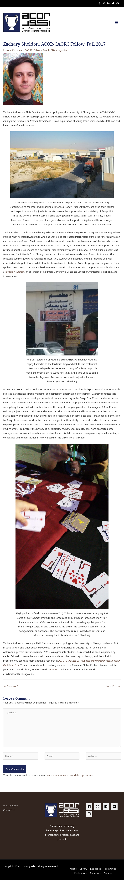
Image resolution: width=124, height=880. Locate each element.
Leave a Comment (13, 50)
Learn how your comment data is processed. (70, 775)
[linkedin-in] (109, 3)
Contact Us (9, 810)
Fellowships (110, 868)
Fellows (38, 50)
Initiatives (95, 873)
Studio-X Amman (15, 271)
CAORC (28, 50)
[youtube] (118, 3)
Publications (80, 873)
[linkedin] (106, 806)
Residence (95, 868)
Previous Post (12, 686)
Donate (108, 873)
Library (83, 868)
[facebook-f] (100, 3)
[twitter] (114, 3)
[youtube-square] (89, 814)
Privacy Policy (10, 805)
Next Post (113, 686)
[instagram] (105, 3)
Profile (46, 50)
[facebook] (90, 806)
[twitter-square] (115, 806)
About (73, 868)
